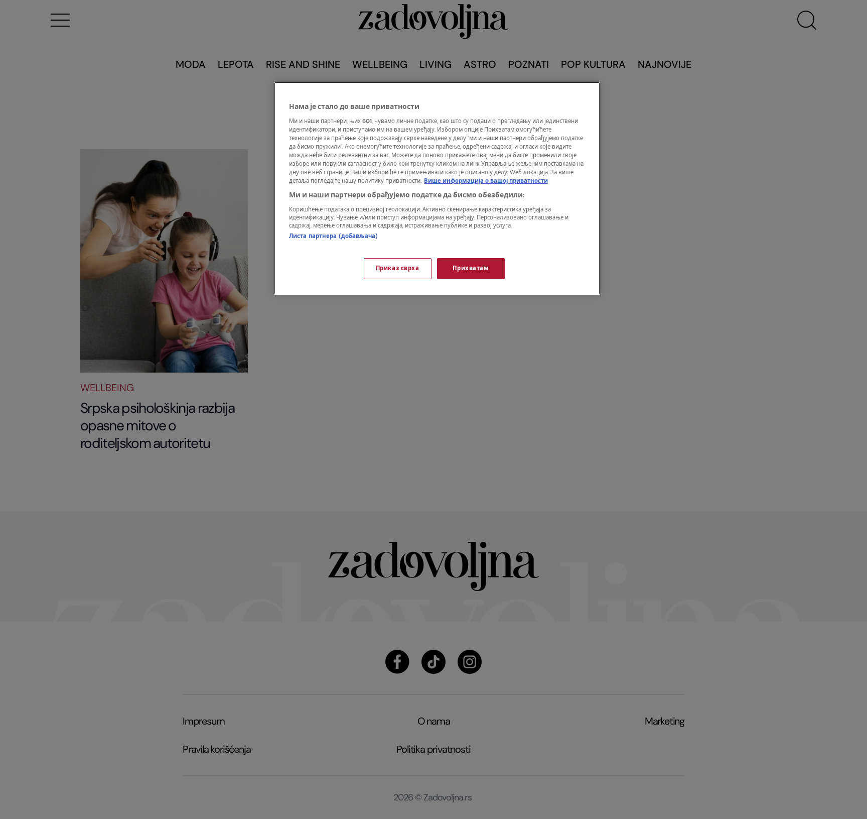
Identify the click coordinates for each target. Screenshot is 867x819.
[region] (437, 188)
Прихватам (471, 268)
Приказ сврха (397, 268)
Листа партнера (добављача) (333, 236)
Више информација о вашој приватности (486, 181)
